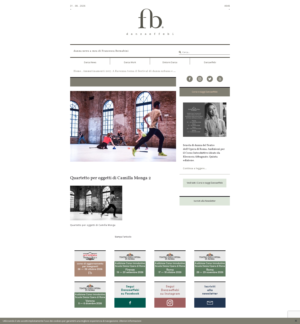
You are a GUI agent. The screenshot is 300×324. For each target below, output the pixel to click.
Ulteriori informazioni (130, 320)
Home (77, 71)
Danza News (90, 62)
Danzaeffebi (210, 62)
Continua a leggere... (195, 168)
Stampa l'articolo (123, 236)
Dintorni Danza (169, 62)
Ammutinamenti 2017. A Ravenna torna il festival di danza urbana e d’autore (133, 71)
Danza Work (130, 62)
